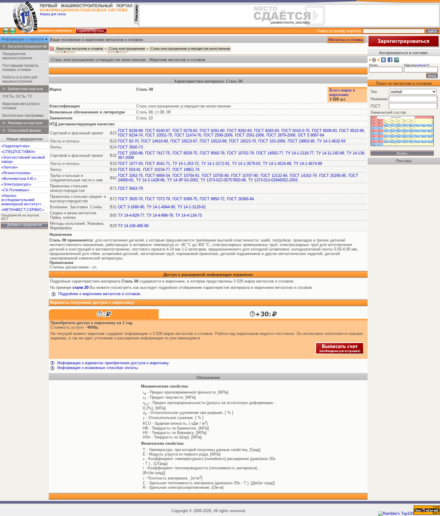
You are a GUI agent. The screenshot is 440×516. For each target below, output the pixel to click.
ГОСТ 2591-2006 (249, 135)
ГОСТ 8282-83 (239, 130)
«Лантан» (9, 167)
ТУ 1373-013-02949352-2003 (273, 180)
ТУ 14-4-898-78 (160, 215)
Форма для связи (53, 14)
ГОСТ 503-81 (129, 169)
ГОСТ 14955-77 (269, 153)
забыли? (422, 65)
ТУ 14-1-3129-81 (191, 207)
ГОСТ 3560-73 (130, 147)
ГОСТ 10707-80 (244, 175)
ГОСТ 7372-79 (157, 199)
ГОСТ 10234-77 (156, 169)
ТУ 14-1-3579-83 (246, 163)
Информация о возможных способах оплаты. (97, 367)
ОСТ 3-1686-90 (131, 207)
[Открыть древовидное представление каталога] (52, 48)
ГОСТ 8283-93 (266, 130)
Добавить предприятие (24, 225)
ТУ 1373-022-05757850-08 (223, 180)
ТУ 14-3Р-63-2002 (182, 180)
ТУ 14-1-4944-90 (161, 207)
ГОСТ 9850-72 (212, 199)
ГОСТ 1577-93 (130, 163)
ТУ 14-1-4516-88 (277, 163)
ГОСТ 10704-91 (185, 175)
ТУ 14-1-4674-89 (308, 163)
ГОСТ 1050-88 (130, 153)
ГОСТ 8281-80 (212, 130)
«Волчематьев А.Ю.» (19, 179)
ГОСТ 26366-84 (240, 199)
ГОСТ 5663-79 (130, 188)
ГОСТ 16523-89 (213, 141)
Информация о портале (23, 39)
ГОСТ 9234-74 (130, 135)
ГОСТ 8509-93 (324, 130)
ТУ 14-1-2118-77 (300, 153)
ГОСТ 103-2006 (271, 141)
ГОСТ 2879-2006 (280, 135)
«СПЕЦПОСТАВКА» (18, 152)
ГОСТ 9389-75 (184, 199)
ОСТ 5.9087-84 (311, 135)
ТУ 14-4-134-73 (188, 215)
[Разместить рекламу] (136, 24)
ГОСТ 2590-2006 (218, 135)
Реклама (404, 161)
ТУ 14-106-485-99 (133, 226)
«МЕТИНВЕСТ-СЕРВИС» (22, 210)
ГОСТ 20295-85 (332, 175)
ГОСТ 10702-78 (240, 153)
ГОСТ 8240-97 (157, 130)
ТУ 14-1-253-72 (185, 163)
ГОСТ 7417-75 (157, 153)
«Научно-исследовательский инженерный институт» (21, 200)
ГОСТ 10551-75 (158, 135)
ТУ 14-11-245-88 (330, 153)
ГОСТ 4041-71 (157, 163)
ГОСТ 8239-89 (130, 130)
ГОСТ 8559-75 (184, 153)
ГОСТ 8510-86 (351, 130)
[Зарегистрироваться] (403, 46)
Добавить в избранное (55, 30)
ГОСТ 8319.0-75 (295, 130)
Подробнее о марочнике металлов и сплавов (98, 294)
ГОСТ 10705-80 (215, 175)
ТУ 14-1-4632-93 (331, 141)
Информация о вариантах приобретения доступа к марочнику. (113, 363)
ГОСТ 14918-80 (154, 141)
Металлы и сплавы (345, 39)
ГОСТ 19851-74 (185, 169)
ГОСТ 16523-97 (183, 141)
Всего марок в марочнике (342, 92)
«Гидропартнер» (15, 146)
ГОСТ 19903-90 (301, 141)
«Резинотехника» (16, 173)
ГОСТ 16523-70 (242, 141)
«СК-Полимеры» (15, 190)
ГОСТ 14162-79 (303, 175)
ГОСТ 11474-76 (188, 135)
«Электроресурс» (16, 184)
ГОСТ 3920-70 (130, 199)
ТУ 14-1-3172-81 (215, 163)
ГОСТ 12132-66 (273, 175)
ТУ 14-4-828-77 (131, 215)
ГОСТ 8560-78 (212, 153)
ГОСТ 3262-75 (130, 175)
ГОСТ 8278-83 (184, 130)
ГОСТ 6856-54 (157, 175)
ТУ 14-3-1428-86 (150, 180)
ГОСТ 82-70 (128, 141)
